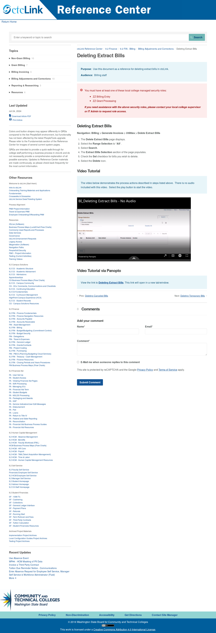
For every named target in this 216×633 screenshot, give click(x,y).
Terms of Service (168, 369)
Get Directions (133, 615)
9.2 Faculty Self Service (19, 469)
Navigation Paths (16, 247)
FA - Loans (13, 412)
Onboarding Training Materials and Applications (29, 190)
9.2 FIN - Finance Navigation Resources (26, 316)
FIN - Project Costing (18, 347)
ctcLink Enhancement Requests (22, 238)
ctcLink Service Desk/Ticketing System (25, 199)
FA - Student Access (17, 377)
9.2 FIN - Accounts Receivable (22, 321)
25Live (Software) (16, 224)
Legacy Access (15, 241)
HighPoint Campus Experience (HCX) (25, 297)
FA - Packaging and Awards (21, 398)
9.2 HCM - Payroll (16, 451)
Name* (81, 326)
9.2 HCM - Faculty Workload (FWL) (24, 442)
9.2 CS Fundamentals (18, 291)
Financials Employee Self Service (23, 472)
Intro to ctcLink (15, 187)
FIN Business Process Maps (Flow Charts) (27, 365)
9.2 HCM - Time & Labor (19, 457)
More (11, 578)
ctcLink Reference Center (89, 48)
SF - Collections (16, 502)
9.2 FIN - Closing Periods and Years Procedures (29, 362)
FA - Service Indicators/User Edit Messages (27, 404)
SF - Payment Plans (17, 508)
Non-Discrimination (77, 615)
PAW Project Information (19, 208)
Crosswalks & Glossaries (20, 196)
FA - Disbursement (17, 406)
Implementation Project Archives (23, 535)
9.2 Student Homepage (19, 481)
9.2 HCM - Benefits (17, 439)
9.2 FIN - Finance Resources (21, 359)
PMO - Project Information (20, 253)
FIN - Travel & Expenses (19, 339)
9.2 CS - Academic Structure (21, 268)
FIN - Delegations (16, 336)
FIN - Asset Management (19, 324)
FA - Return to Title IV (18, 415)
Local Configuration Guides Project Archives (28, 538)
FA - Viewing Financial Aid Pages (23, 380)
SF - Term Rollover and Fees (21, 517)
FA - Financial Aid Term (19, 389)
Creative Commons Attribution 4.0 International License (124, 629)
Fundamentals (15, 193)
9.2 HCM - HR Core (17, 448)
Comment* (83, 341)
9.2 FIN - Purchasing (18, 350)
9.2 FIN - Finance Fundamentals (23, 313)
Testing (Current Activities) (20, 256)
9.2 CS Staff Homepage (19, 487)
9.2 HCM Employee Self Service (23, 475)
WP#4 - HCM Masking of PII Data (25, 561)
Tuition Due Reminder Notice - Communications (33, 568)
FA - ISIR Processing (18, 383)
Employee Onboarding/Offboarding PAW (26, 214)
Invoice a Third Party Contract (24, 564)
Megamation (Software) (19, 244)
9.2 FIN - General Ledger (20, 342)
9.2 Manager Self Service (20, 478)
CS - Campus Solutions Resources (24, 303)
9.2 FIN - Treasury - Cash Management (25, 356)
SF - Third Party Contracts (20, 520)
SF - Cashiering (15, 499)
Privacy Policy (145, 369)
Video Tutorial (88, 171)
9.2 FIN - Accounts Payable (20, 318)
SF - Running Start (17, 514)
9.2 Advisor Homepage (19, 484)
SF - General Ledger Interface (22, 505)
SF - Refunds (14, 511)
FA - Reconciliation (17, 421)
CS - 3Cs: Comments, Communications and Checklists (32, 286)
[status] (142, 71)
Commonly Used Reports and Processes (26, 229)
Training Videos (15, 259)
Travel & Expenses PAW (19, 211)
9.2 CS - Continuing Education (22, 288)
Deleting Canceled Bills (96, 295)
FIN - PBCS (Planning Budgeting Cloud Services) (30, 353)
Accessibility (106, 615)
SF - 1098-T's (14, 496)
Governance (14, 235)
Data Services (15, 232)
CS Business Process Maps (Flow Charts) (27, 280)
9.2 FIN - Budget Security (19, 333)
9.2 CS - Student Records (20, 300)
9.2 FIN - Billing (127, 48)
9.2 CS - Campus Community (21, 283)
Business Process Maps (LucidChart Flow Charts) (30, 227)
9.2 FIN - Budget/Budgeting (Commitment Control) (30, 330)
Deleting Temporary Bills (192, 295)
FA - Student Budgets (18, 392)
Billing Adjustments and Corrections (156, 48)
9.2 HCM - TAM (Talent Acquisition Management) (30, 454)
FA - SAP (13, 401)
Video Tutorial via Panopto (99, 270)
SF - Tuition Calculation (19, 522)
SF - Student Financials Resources (24, 525)
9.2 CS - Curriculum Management (23, 294)
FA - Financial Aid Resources (21, 427)
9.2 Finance (111, 48)
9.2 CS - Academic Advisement (22, 271)
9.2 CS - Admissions (17, 274)
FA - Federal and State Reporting (23, 418)
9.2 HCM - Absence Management (23, 436)
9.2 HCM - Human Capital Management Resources (31, 460)
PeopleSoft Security (17, 250)
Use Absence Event (19, 558)
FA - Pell (12, 409)
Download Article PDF (21, 116)
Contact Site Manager (165, 615)
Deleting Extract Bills (94, 126)
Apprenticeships (16, 277)
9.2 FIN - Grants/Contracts (20, 345)
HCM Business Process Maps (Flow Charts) (27, 445)
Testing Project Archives (19, 541)
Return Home (9, 21)
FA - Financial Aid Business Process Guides (28, 424)
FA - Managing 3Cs (17, 386)
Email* (149, 326)
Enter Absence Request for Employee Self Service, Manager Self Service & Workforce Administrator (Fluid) (39, 573)
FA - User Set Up (16, 375)
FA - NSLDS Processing (19, 395)
